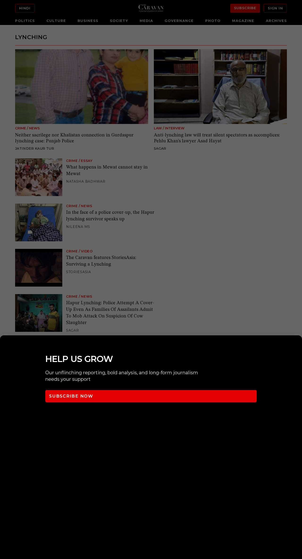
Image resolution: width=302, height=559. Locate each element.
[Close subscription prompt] (297, 345)
